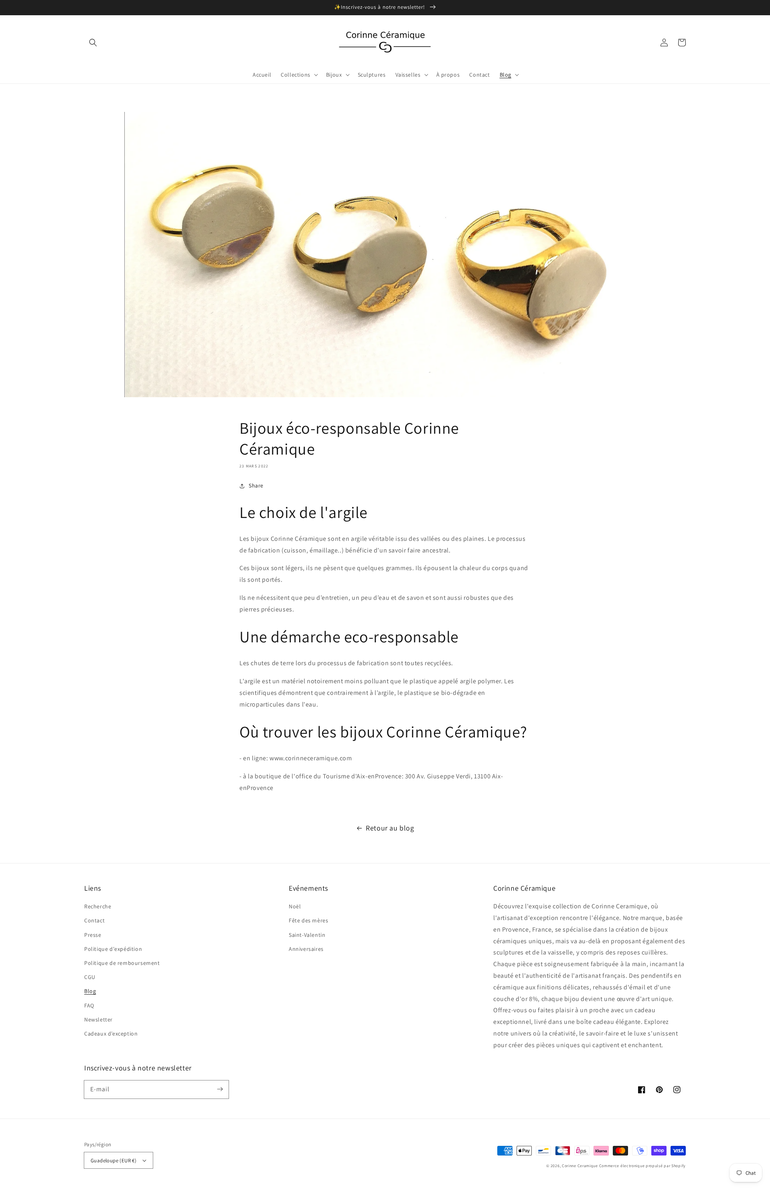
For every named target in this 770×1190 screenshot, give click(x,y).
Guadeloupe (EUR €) (113, 1160)
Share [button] (256, 485)
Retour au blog (390, 828)
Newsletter (98, 1019)
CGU (89, 977)
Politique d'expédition (113, 948)
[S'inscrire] (220, 1089)
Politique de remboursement (122, 963)
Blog (90, 991)
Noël (295, 906)
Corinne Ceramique (580, 1165)
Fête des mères (308, 920)
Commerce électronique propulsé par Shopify (642, 1165)
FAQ (89, 1005)
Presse (92, 934)
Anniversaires (306, 948)
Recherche (97, 906)
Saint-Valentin (307, 934)
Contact (94, 920)
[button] (93, 42)
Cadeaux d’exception (111, 1033)
